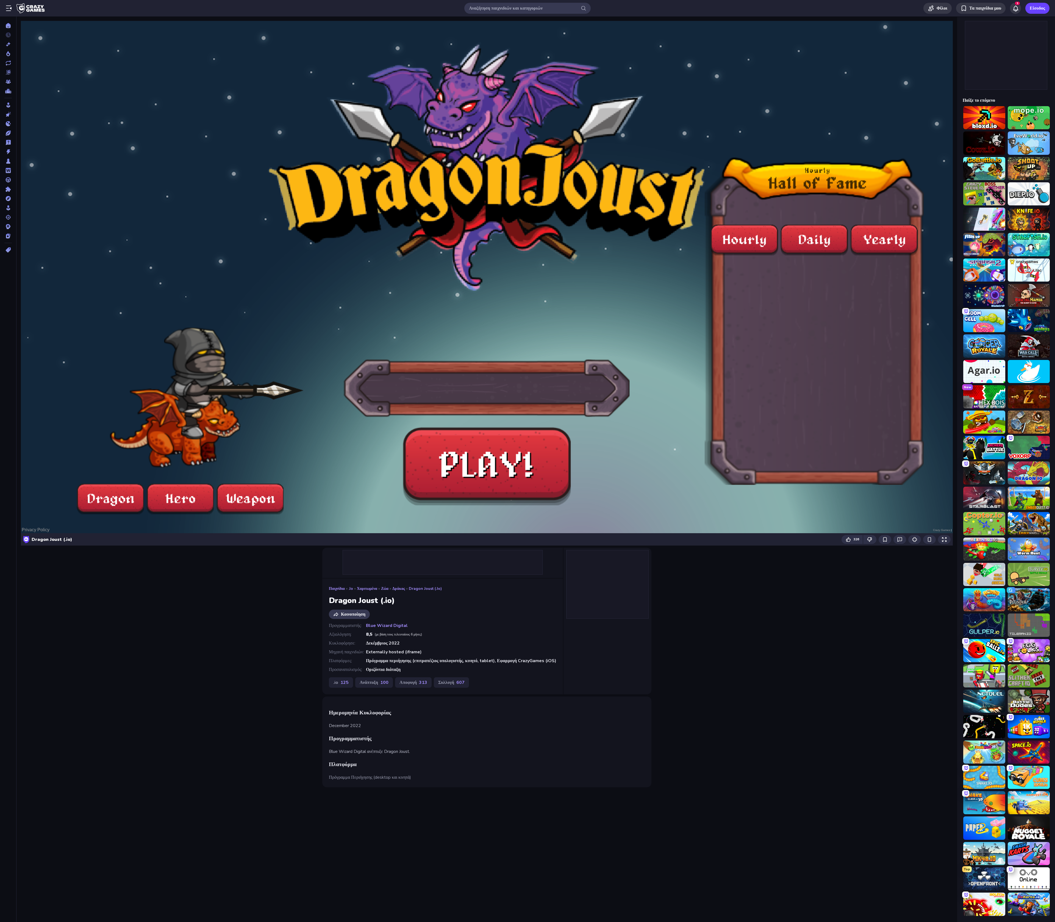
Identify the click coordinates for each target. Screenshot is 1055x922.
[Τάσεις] (8, 53)
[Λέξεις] (8, 170)
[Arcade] (8, 105)
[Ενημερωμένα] (8, 63)
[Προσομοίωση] (8, 208)
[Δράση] (8, 151)
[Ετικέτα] (8, 250)
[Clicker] (8, 114)
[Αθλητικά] (8, 133)
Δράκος (398, 588)
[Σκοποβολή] (8, 217)
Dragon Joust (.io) (425, 588)
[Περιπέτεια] (8, 198)
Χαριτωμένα (367, 588)
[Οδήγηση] (8, 180)
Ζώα (384, 588)
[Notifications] (1015, 8)
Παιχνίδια (337, 588)
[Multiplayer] (8, 81)
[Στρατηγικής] (8, 226)
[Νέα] (8, 44)
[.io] (8, 123)
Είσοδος (1037, 8)
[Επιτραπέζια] (8, 161)
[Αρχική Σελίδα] (8, 25)
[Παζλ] (8, 189)
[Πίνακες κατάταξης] (8, 91)
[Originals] (8, 72)
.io (351, 588)
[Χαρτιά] (8, 236)
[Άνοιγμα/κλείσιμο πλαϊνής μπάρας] (8, 8)
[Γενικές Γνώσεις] (8, 142)
